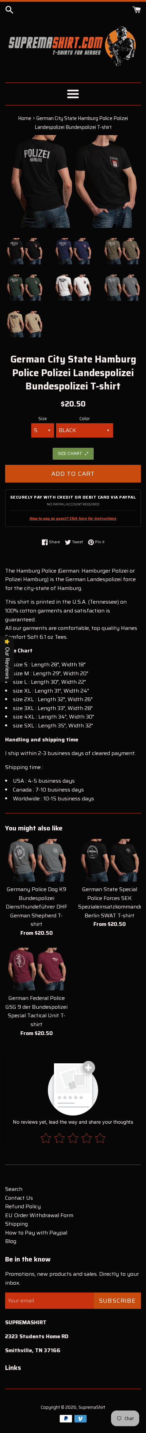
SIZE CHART (70, 453)
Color (84, 418)
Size (42, 418)
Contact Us (19, 1198)
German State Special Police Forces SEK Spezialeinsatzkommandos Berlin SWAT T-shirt (112, 902)
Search (13, 1189)
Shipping (16, 1224)
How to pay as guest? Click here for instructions (73, 518)
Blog (10, 1241)
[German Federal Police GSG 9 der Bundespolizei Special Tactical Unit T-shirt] (36, 969)
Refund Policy (23, 1206)
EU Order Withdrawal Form (39, 1215)
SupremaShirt (91, 1407)
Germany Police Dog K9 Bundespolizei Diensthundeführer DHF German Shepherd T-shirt (36, 906)
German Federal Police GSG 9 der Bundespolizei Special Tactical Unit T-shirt (36, 1011)
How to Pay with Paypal (36, 1232)
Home (24, 118)
